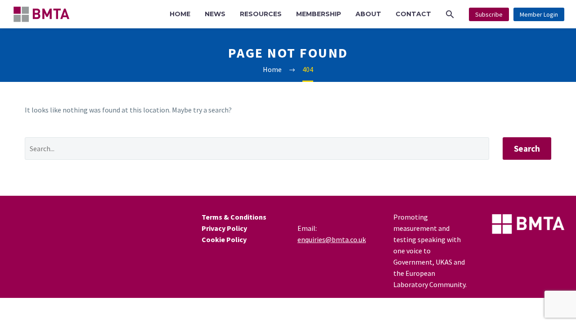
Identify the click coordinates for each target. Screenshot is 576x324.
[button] (450, 14)
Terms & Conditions (234, 216)
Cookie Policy (224, 239)
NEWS (215, 14)
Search (527, 148)
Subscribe (489, 14)
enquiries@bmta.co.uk (331, 239)
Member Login (539, 14)
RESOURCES (261, 14)
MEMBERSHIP (318, 14)
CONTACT (413, 14)
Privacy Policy (224, 228)
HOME (180, 14)
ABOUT (368, 14)
